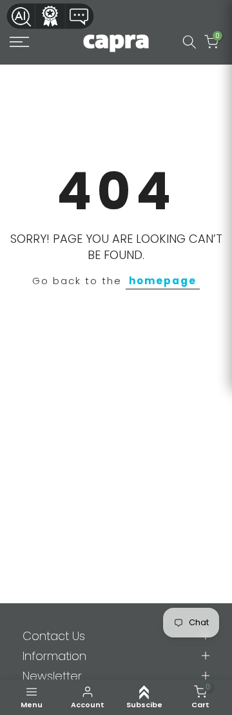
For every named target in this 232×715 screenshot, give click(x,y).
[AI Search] (20, 16)
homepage (163, 280)
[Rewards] (50, 16)
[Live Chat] (80, 16)
